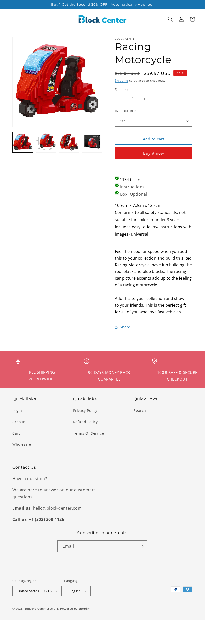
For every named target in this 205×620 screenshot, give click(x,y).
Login (17, 410)
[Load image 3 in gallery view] (69, 142)
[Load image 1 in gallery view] (22, 142)
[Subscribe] (141, 546)
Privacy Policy (85, 410)
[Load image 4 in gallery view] (92, 142)
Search (140, 410)
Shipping (121, 80)
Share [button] (125, 327)
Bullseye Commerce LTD (42, 608)
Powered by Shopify (75, 608)
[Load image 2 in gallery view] (46, 142)
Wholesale (21, 444)
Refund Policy (85, 421)
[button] (10, 19)
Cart (16, 433)
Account (19, 421)
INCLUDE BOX (126, 111)
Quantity (122, 89)
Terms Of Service (88, 433)
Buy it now (153, 153)
